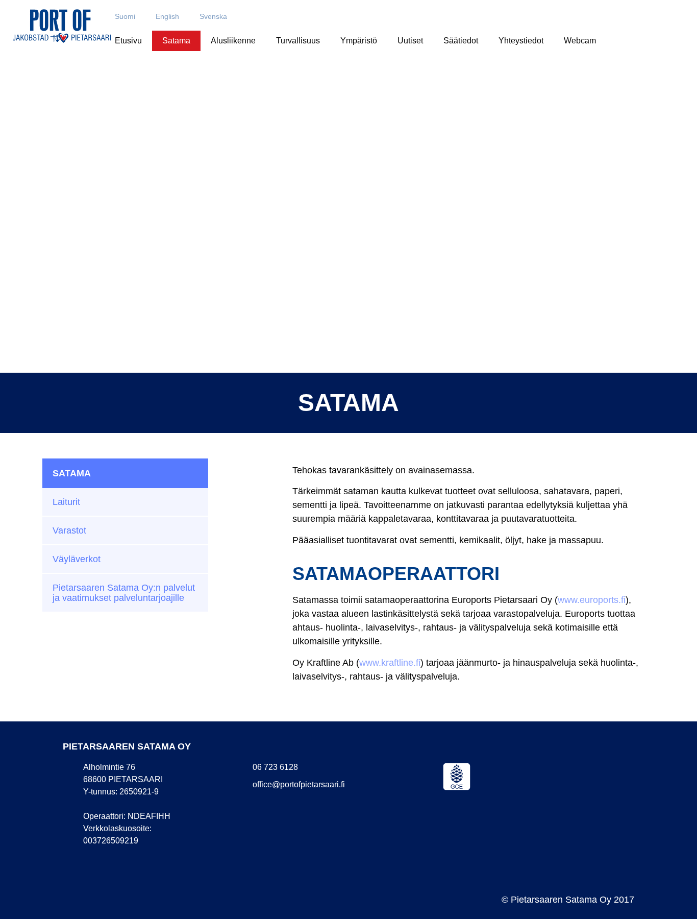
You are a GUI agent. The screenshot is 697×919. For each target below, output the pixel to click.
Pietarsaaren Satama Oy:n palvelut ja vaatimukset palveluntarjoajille (124, 593)
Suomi (125, 16)
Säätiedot (460, 40)
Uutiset (410, 40)
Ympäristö (358, 40)
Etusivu (128, 40)
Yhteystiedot (521, 40)
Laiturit (66, 502)
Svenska (213, 16)
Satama (176, 40)
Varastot (69, 530)
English (167, 16)
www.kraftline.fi (389, 663)
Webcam (580, 40)
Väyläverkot (77, 559)
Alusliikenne (233, 40)
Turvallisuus (298, 40)
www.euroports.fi (592, 600)
